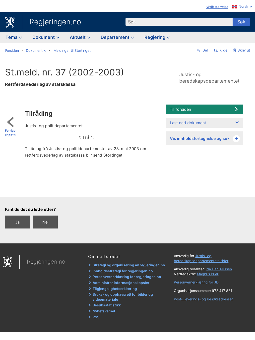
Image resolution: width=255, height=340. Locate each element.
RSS (96, 317)
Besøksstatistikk (107, 305)
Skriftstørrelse (217, 7)
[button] (36, 50)
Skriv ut (244, 50)
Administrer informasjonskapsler (121, 283)
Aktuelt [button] (78, 37)
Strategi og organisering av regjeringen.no (129, 265)
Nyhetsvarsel (104, 311)
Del (204, 50)
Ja (17, 222)
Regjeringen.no (55, 21)
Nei (45, 222)
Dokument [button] (44, 37)
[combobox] (179, 22)
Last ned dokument (188, 122)
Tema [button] (11, 37)
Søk (241, 21)
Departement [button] (115, 37)
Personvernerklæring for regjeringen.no (127, 277)
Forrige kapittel (10, 133)
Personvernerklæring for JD (196, 282)
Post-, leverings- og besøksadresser (203, 299)
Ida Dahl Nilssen (219, 269)
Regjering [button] (155, 37)
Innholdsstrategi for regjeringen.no (123, 271)
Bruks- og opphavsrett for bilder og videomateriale (123, 296)
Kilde (222, 50)
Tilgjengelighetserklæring (115, 288)
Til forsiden (180, 109)
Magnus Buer (207, 274)
